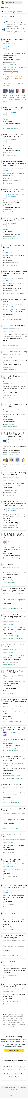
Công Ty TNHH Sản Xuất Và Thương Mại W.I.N (12, 860)
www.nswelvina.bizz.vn (11, 455)
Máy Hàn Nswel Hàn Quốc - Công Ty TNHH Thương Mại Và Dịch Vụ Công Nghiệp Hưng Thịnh (14, 435)
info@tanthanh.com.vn (10, 126)
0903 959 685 (13, 123)
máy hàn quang (18, 1016)
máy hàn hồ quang (8, 1018)
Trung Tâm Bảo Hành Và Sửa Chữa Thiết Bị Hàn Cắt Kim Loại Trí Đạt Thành (14, 758)
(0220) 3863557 (8, 288)
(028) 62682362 (8, 260)
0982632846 (7, 603)
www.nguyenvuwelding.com (12, 721)
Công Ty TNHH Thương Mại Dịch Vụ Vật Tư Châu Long (14, 646)
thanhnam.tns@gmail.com (11, 262)
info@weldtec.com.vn (9, 395)
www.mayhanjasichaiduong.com (14, 293)
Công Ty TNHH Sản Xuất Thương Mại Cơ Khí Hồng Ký (14, 474)
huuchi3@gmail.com (9, 316)
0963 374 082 (18, 450)
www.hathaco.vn (9, 183)
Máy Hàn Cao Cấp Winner (12, 784)
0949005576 (17, 659)
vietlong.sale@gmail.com (10, 525)
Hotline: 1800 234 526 (10, 393)
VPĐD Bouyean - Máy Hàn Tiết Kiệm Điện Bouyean (13, 937)
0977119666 (17, 288)
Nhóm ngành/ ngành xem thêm (13, 12)
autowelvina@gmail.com (10, 343)
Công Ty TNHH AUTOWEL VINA (14, 326)
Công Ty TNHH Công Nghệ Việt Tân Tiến (14, 810)
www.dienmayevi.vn (10, 64)
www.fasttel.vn (8, 693)
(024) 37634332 (8, 743)
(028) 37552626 (8, 419)
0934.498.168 (10, 1045)
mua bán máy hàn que (17, 1024)
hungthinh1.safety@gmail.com (12, 452)
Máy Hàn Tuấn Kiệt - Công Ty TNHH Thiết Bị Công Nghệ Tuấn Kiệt (14, 536)
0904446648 (17, 365)
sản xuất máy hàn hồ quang (14, 1020)
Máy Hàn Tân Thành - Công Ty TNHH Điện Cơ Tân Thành (13, 108)
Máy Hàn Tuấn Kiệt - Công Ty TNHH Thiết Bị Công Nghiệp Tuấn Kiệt (14, 617)
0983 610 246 (13, 745)
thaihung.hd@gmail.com (10, 290)
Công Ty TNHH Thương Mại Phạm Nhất (15, 836)
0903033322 (12, 421)
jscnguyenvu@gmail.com (10, 719)
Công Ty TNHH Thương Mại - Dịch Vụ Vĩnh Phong (15, 405)
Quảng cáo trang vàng (15, 29)
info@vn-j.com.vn (8, 367)
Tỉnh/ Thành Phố (9, 16)
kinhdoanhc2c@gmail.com (11, 662)
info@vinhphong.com (9, 424)
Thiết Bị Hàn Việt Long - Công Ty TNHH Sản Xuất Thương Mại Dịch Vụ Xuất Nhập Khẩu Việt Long (14, 503)
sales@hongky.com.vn (10, 492)
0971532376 (7, 686)
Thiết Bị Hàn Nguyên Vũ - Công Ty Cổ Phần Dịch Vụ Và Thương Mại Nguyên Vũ (15, 701)
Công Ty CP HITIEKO (10, 913)
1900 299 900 (8, 121)
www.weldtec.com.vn (10, 398)
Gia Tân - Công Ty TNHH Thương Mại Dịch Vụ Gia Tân (14, 985)
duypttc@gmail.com (9, 62)
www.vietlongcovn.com (11, 527)
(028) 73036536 (8, 487)
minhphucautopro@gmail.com (12, 775)
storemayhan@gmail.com (11, 580)
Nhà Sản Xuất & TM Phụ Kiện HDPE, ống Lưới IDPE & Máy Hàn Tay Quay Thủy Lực (14, 163)
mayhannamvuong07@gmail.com (13, 606)
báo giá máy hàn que (9, 1026)
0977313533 (7, 773)
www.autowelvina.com (11, 345)
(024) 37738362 (8, 365)
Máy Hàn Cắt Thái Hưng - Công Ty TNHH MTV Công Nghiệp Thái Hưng (15, 273)
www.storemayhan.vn (10, 582)
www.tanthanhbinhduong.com (13, 558)
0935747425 (7, 797)
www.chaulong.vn (9, 664)
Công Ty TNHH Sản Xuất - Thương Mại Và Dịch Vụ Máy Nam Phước (15, 886)
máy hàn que (16, 1015)
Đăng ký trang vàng (14, 22)
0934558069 (7, 716)
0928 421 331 (8, 577)
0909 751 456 (13, 490)
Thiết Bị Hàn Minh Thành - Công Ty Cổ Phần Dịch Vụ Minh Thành (14, 729)
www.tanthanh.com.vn (11, 128)
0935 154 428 (8, 57)
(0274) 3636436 (8, 314)
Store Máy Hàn (8, 564)
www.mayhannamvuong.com (13, 608)
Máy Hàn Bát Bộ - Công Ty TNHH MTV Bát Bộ (14, 300)
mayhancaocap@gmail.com (11, 800)
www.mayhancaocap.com (12, 802)
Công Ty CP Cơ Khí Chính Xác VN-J (15, 352)
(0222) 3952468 (8, 450)
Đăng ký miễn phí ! (14, 1050)
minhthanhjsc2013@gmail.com (12, 748)
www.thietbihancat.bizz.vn (12, 750)
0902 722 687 (8, 521)
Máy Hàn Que (11, 2)
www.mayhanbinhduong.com (13, 319)
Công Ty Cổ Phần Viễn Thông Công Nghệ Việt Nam (13, 672)
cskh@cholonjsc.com (9, 691)
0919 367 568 (8, 553)
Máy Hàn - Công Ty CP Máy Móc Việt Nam (14, 40)
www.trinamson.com (10, 265)
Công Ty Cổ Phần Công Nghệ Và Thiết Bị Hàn (14, 377)
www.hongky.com (9, 495)
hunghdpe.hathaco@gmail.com (12, 180)
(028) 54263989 (8, 659)
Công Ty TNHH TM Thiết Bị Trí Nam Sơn (13, 246)
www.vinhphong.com (10, 426)
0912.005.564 (22, 1045)
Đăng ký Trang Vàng (9, 1087)
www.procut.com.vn (10, 370)
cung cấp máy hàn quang (10, 1022)
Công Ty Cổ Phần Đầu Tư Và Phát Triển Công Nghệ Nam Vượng (14, 590)
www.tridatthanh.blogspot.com (13, 778)
